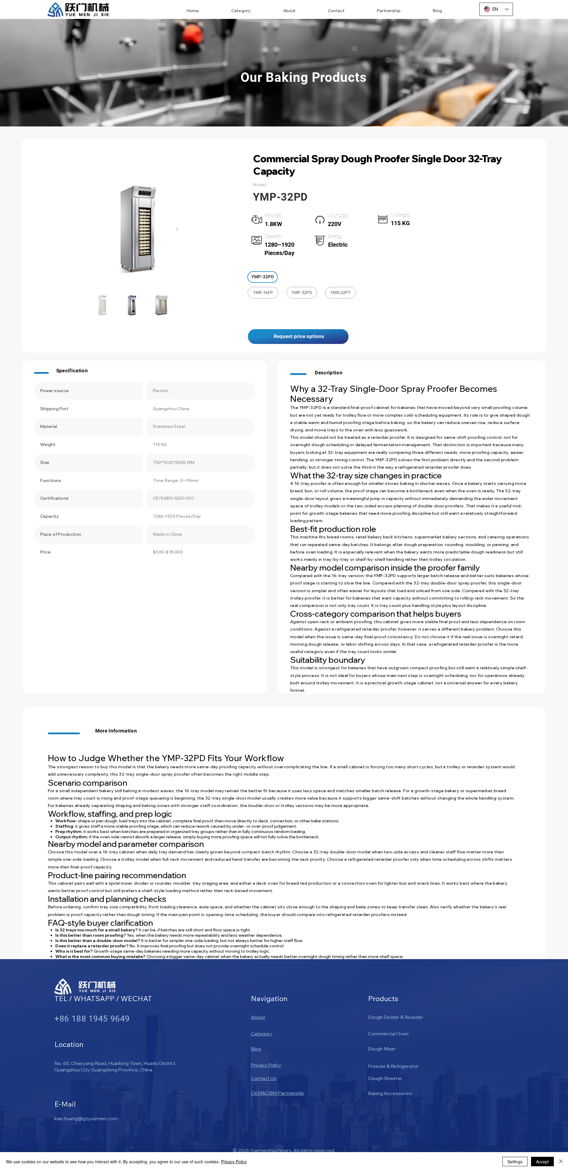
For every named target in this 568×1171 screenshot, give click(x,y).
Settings (514, 1161)
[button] (262, 277)
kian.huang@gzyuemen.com (85, 1118)
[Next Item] (177, 229)
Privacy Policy (266, 1065)
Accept (542, 1161)
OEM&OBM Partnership (277, 1093)
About (258, 1017)
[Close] (560, 1161)
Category (261, 1034)
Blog (256, 1049)
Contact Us (263, 1078)
